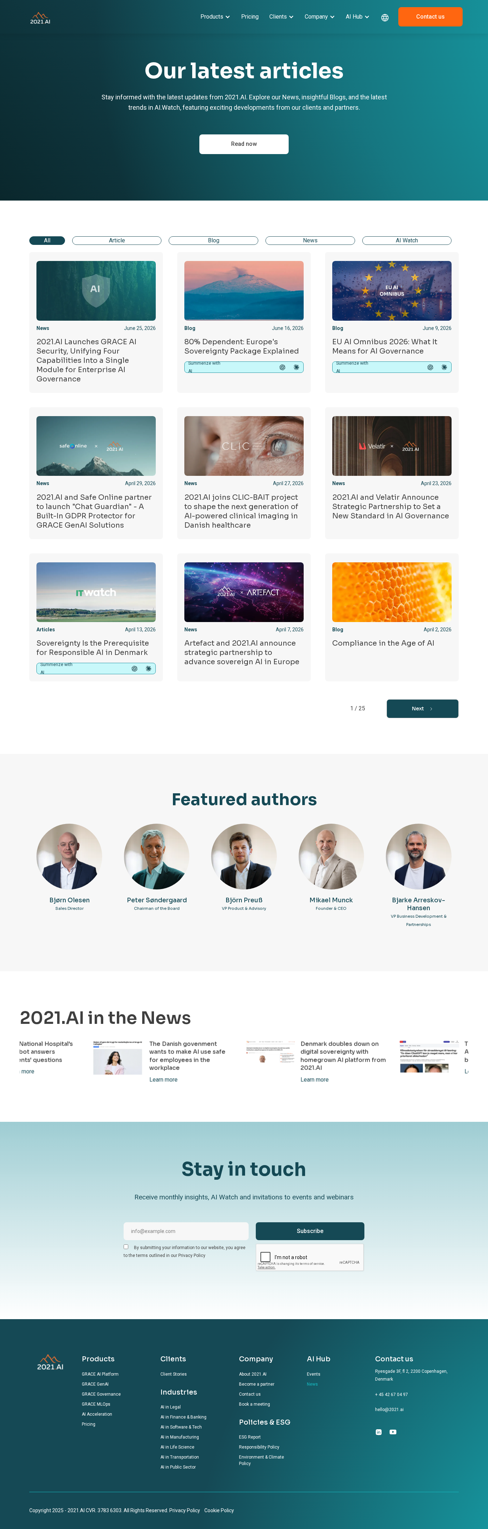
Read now (244, 143)
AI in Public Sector (178, 1467)
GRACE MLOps (96, 1404)
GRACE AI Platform (100, 1374)
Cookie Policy (219, 1510)
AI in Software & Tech (181, 1427)
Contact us (430, 16)
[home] (40, 16)
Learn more (26, 1079)
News (312, 1384)
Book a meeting (254, 1404)
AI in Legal (170, 1407)
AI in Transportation (179, 1457)
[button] (215, 17)
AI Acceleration (97, 1414)
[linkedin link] (378, 1432)
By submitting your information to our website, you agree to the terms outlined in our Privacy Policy (184, 1251)
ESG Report (250, 1437)
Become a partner (256, 1384)
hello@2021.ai (389, 1409)
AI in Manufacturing (179, 1437)
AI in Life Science (177, 1447)
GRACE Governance (101, 1394)
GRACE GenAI (95, 1384)
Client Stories (173, 1374)
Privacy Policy (184, 1510)
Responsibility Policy (259, 1447)
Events (313, 1374)
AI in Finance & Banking (183, 1417)
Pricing (250, 16)
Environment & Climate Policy (261, 1460)
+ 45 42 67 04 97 (391, 1394)
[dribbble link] (393, 1432)
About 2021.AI (253, 1374)
